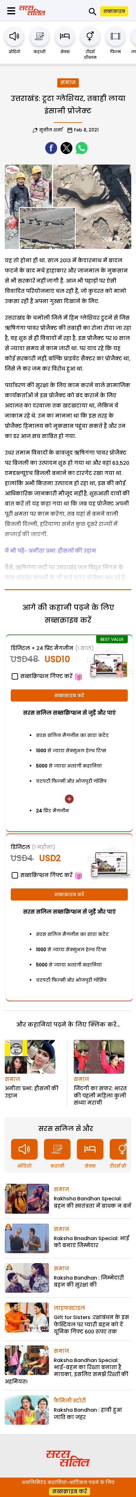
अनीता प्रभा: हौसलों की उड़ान (32, 1092)
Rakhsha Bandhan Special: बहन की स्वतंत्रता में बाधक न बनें (92, 1202)
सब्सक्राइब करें (69, 695)
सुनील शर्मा (51, 130)
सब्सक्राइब (114, 11)
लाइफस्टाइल (69, 1308)
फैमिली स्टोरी (70, 1400)
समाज (68, 82)
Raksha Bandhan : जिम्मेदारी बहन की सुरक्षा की (89, 1281)
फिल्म (115, 51)
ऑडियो (14, 51)
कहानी (40, 51)
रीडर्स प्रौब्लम (90, 54)
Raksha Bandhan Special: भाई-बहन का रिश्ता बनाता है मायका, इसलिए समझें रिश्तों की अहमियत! (66, 1371)
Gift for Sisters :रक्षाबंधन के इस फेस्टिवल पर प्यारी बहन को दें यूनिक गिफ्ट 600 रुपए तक (91, 1324)
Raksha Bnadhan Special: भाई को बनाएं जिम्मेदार (91, 1242)
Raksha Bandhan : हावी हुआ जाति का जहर (88, 1413)
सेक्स (65, 51)
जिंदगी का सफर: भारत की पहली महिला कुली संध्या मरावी (100, 1095)
